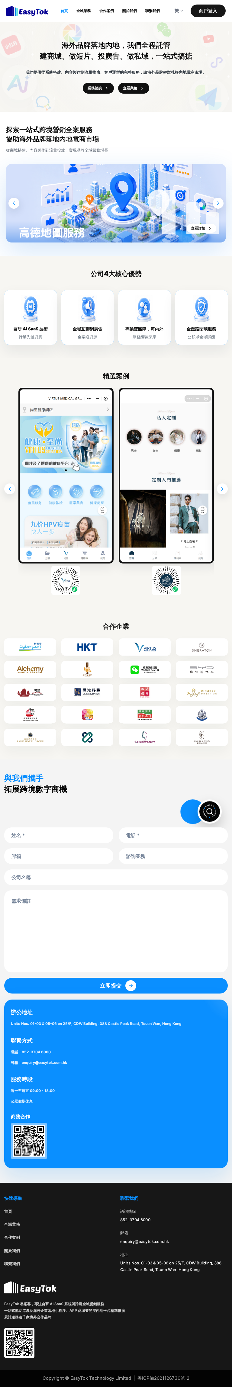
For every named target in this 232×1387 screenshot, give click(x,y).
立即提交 (111, 985)
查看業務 (130, 88)
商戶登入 (208, 11)
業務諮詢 (95, 88)
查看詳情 (198, 228)
